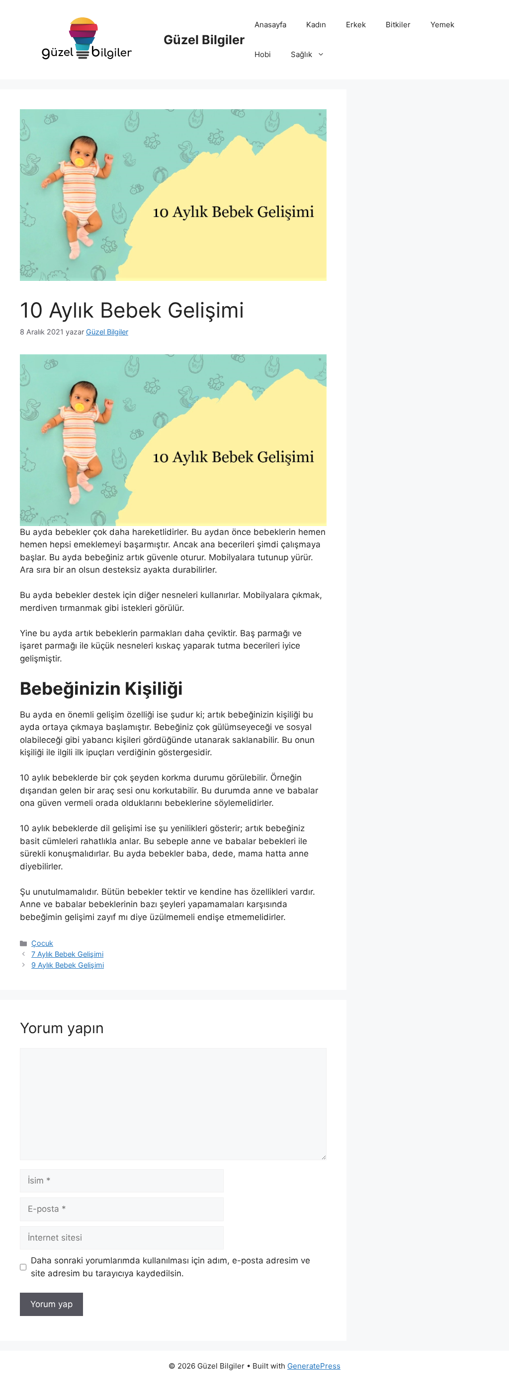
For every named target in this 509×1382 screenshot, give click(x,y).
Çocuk (42, 943)
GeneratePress (313, 1366)
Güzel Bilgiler (204, 39)
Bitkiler (398, 24)
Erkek (356, 24)
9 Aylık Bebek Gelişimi (67, 965)
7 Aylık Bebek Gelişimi (67, 954)
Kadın (316, 24)
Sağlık (301, 54)
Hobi (262, 54)
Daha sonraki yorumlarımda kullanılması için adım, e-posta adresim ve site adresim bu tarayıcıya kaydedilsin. (170, 1266)
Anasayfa (270, 24)
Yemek (442, 24)
